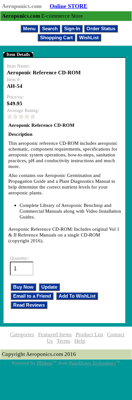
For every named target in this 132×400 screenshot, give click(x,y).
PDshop (45, 363)
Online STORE (68, 6)
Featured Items (55, 334)
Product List (89, 334)
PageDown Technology (92, 363)
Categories (22, 334)
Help (79, 341)
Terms (63, 341)
